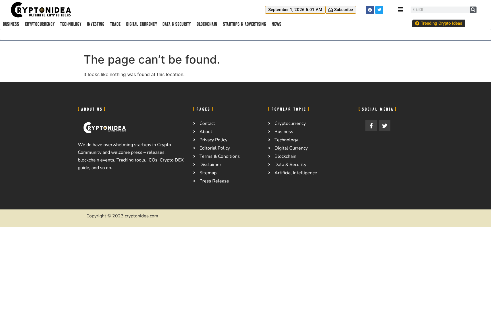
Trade (115, 24)
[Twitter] (379, 10)
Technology (70, 24)
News (277, 24)
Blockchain (207, 24)
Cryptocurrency (40, 24)
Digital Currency (141, 24)
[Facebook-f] (371, 125)
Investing (95, 24)
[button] (295, 10)
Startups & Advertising (244, 24)
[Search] (473, 10)
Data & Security (177, 24)
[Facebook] (370, 10)
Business (11, 24)
